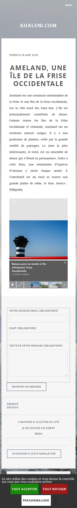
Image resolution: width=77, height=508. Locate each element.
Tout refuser (54, 489)
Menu (69, 5)
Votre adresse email (33, 310)
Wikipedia (16, 189)
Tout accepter (24, 489)
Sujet (22, 328)
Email (39, 433)
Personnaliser (36, 500)
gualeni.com (38, 25)
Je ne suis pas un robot (38, 428)
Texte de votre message (35, 345)
